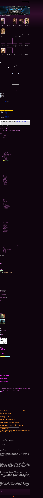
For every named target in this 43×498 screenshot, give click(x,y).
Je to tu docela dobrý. (2, 294)
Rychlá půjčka (2, 390)
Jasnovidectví (4, 233)
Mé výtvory (4, 136)
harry (1, 3)
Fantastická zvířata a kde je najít (7, 154)
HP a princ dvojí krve (5, 210)
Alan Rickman (5, 180)
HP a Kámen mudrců (5, 204)
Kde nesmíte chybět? (5, 139)
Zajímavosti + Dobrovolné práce (7, 249)
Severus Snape (5, 157)
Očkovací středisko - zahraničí (15, 125)
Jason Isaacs (4, 185)
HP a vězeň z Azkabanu (6, 207)
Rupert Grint (4, 178)
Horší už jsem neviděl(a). (3, 303)
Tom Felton (4, 179)
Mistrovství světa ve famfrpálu (6, 206)
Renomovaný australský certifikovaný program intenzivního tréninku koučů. (5, 375)
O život (4, 200)
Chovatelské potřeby (9, 388)
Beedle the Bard (5, 153)
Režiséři (3, 162)
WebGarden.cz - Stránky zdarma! (6, 125)
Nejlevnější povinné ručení (16, 388)
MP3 (26, 388)
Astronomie (4, 228)
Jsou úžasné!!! (2, 291)
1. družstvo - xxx (5, 250)
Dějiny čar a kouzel (5, 227)
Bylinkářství (4, 226)
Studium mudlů (5, 234)
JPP (3, 202)
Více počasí (3, 343)
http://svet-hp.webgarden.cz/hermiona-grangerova (22, 121)
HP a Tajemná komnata (6, 205)
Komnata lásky (5, 201)
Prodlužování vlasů (4, 388)
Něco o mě (4, 135)
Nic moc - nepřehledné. (3, 297)
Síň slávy (4, 199)
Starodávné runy (5, 231)
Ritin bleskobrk (3, 198)
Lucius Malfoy (5, 161)
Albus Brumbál (5, 158)
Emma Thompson (5, 182)
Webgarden (10, 390)
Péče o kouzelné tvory (5, 230)
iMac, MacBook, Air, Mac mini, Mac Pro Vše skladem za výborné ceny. (5, 381)
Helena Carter (5, 186)
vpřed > (17, 90)
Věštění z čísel (5, 232)
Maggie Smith (5, 181)
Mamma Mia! (4, 197)
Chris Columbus (5, 163)
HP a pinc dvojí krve (5, 151)
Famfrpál (4, 229)
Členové (4, 247)
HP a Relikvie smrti (5, 152)
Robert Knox (4, 183)
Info (3, 246)
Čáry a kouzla (3, 221)
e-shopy (29, 388)
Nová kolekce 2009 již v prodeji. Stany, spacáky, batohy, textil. (4, 378)
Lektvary (4, 223)
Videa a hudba (5, 244)
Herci (2, 174)
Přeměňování (4, 224)
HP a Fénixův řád (5, 150)
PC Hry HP (3, 203)
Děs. (0, 300)
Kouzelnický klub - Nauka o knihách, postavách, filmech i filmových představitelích (11, 245)
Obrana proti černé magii (6, 222)
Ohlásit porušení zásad (16, 390)
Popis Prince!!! (22, 309)
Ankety (4, 138)
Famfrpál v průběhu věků (6, 155)
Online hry (24, 388)
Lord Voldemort (5, 159)
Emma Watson (5, 177)
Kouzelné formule (5, 225)
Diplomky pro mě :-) (5, 137)
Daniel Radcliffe (5, 176)
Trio (3, 175)
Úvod (1, 15)
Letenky (21, 388)
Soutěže (4, 248)
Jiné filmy (3, 187)
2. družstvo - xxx (5, 251)
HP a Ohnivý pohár (5, 208)
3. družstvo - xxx (5, 252)
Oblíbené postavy (4, 156)
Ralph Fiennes (5, 184)
